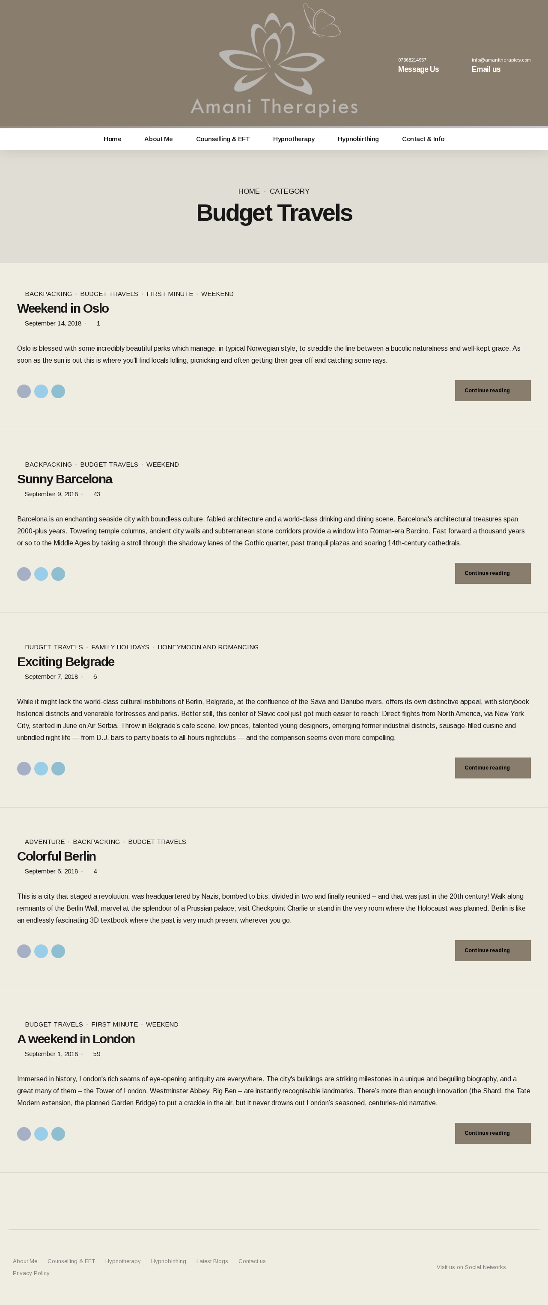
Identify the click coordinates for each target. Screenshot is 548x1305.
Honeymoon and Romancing (208, 647)
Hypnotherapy (294, 138)
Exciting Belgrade (65, 661)
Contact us (252, 1261)
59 (96, 1053)
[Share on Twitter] (41, 391)
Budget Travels (109, 293)
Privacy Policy (31, 1273)
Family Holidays (120, 647)
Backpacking (48, 293)
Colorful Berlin (56, 856)
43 (96, 493)
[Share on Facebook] (24, 391)
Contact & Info (423, 138)
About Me (158, 138)
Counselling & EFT (223, 138)
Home (112, 138)
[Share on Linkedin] (58, 391)
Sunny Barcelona (64, 479)
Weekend (217, 293)
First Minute (169, 293)
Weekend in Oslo (63, 308)
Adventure (45, 841)
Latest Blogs (212, 1261)
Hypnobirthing (358, 138)
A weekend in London (76, 1039)
